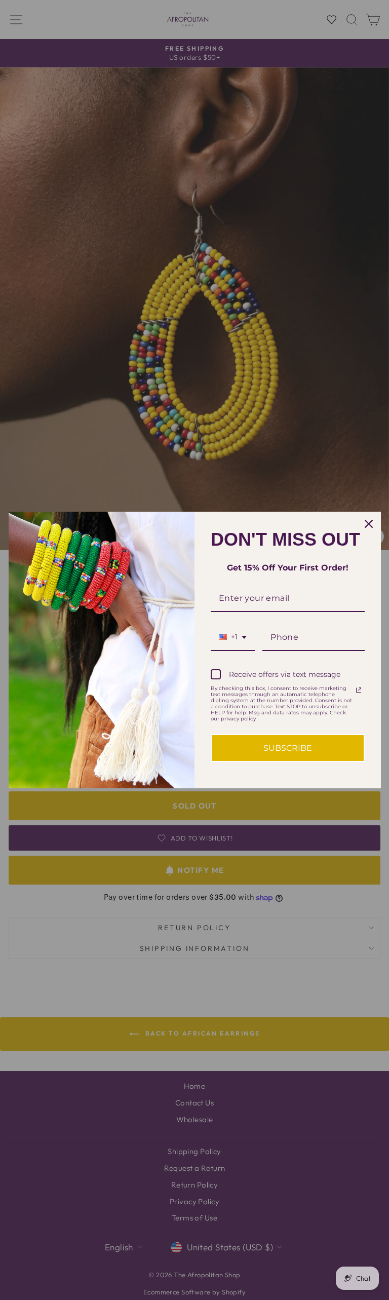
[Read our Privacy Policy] (359, 690)
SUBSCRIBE (287, 748)
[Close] (369, 524)
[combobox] (233, 637)
